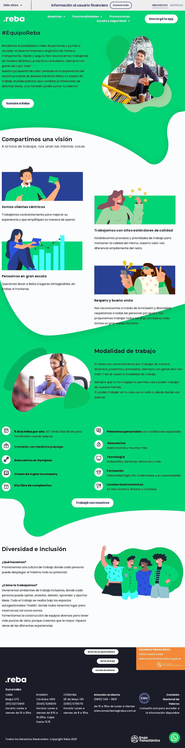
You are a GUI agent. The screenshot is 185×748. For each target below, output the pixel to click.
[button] (121, 5)
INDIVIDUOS (160, 5)
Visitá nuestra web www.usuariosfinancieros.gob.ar (160, 654)
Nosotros (55, 16)
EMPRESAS (176, 5)
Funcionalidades (85, 16)
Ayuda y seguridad (111, 21)
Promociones (119, 16)
